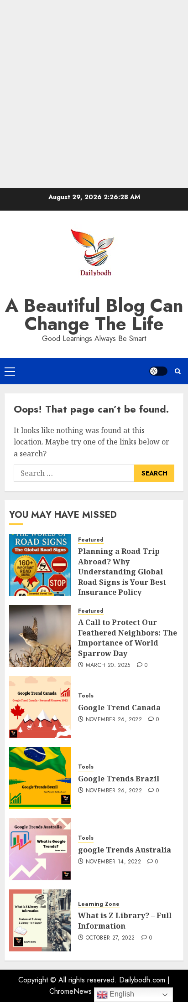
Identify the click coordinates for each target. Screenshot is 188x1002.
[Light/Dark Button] (158, 371)
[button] (10, 371)
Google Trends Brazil (119, 779)
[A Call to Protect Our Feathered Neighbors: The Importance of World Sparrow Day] (40, 636)
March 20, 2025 (108, 665)
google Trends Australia (125, 850)
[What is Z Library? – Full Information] (40, 920)
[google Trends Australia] (40, 849)
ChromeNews (70, 991)
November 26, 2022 (114, 719)
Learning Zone (99, 904)
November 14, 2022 (113, 862)
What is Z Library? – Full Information (125, 920)
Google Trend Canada (119, 707)
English (121, 994)
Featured (91, 540)
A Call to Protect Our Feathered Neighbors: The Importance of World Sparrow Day (127, 637)
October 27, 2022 (110, 938)
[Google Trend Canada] (40, 707)
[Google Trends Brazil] (40, 778)
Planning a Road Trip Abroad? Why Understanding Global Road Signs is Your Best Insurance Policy (122, 571)
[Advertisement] (94, 94)
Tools (86, 696)
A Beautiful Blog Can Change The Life (94, 314)
